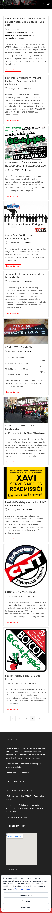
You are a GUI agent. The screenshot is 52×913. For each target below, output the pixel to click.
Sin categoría (39, 433)
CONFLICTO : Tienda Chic (19, 347)
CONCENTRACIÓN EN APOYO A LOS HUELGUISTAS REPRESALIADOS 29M (25, 164)
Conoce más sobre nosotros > (18, 773)
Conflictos (10, 32)
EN (44, 3)
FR (47, 3)
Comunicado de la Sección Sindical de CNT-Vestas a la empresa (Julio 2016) (25, 22)
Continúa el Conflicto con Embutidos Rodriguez (19, 237)
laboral (21, 38)
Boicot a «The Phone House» (21, 591)
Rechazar (26, 901)
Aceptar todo (26, 895)
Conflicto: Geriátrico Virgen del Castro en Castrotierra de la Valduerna (23, 81)
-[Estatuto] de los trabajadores (19, 817)
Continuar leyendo (13, 70)
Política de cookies (22, 889)
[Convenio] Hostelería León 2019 (20, 790)
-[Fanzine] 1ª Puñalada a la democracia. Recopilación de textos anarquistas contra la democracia (24, 808)
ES (49, 3)
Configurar (26, 907)
